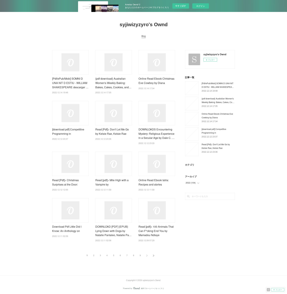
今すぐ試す (180, 5)
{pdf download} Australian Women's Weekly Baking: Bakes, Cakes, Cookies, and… (113, 83)
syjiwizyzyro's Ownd (144, 24)
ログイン (200, 5)
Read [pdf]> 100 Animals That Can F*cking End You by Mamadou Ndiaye (156, 231)
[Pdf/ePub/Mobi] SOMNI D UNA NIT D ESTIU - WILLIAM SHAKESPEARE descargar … (70, 83)
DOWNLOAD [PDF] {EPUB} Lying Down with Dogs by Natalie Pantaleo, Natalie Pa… (113, 231)
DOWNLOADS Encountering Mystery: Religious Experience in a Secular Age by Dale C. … (157, 133)
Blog (144, 36)
